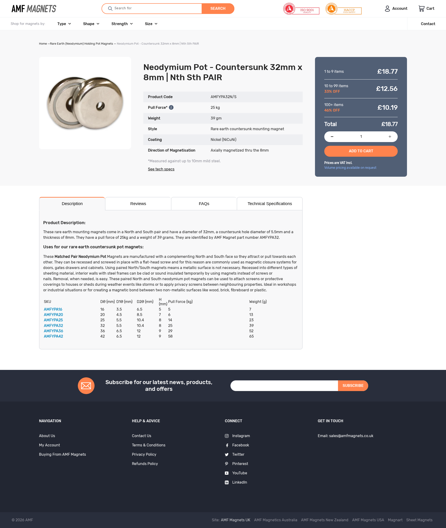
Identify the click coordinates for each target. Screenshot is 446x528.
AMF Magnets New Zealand (324, 520)
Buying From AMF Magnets (62, 454)
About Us (47, 436)
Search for (123, 8)
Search (218, 8)
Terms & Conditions (148, 445)
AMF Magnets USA (368, 520)
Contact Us (141, 436)
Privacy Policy (144, 454)
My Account (49, 445)
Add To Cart (361, 151)
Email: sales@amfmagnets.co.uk (345, 436)
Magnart (395, 520)
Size (148, 24)
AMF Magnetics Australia (275, 520)
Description (72, 203)
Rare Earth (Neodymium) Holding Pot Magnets (81, 43)
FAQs (204, 203)
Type (61, 24)
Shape (88, 24)
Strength (120, 24)
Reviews (138, 203)
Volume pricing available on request (350, 168)
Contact (428, 24)
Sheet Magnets (419, 520)
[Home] (34, 8)
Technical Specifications (270, 203)
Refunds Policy (145, 464)
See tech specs (161, 169)
